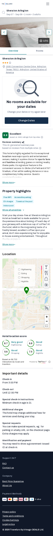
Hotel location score (14, 336)
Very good (17, 342)
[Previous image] (4, 32)
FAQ (4, 464)
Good (39, 342)
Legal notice (8, 524)
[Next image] (49, 32)
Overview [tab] (13, 51)
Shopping (25, 277)
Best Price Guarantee (13, 481)
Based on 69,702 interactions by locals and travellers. (13, 361)
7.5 (30, 351)
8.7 (6, 343)
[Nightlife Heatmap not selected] (46, 267)
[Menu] (47, 3)
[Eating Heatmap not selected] (46, 273)
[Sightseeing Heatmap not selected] (46, 285)
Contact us (8, 468)
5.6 (6, 351)
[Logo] (7, 4)
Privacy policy (9, 512)
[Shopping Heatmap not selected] (46, 279)
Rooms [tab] (39, 51)
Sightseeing (26, 269)
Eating (24, 273)
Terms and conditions (13, 516)
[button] (26, 290)
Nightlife (24, 281)
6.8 (30, 343)
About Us (7, 485)
